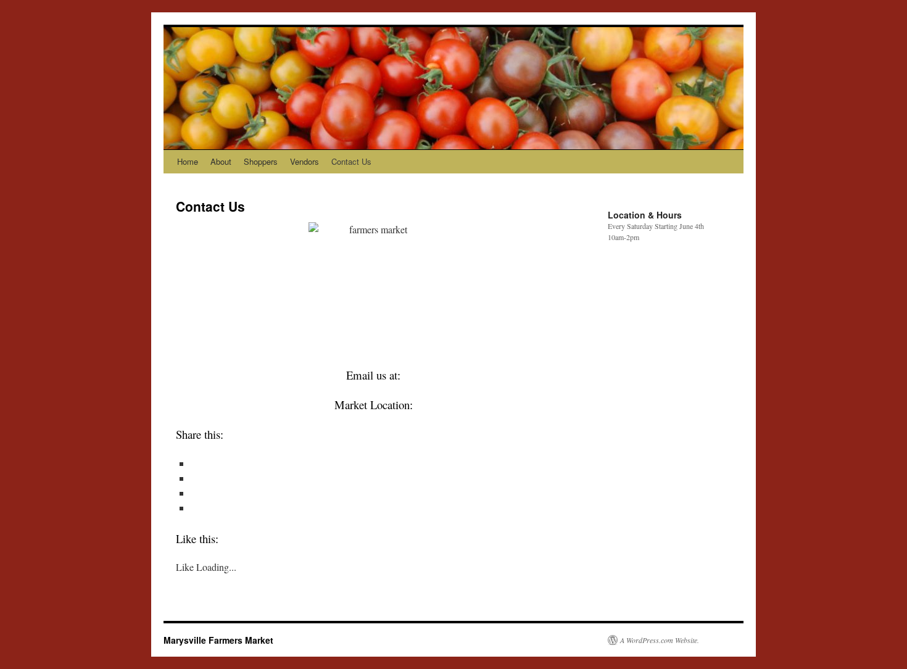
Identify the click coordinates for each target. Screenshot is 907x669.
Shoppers (261, 161)
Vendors (304, 161)
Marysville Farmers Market (218, 640)
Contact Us (351, 161)
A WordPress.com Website (658, 640)
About (220, 161)
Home (187, 161)
